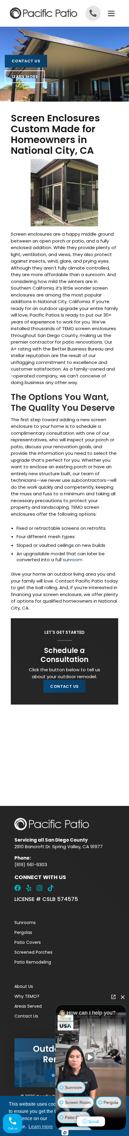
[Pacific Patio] (37, 13)
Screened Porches (33, 952)
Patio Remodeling (32, 962)
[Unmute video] (91, 1057)
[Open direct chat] (113, 997)
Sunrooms (25, 923)
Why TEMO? (26, 996)
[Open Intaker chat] (65, 1132)
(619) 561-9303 (30, 864)
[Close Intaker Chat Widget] (122, 997)
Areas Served (28, 1006)
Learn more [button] (40, 1126)
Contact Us (26, 61)
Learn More (25, 76)
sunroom (72, 559)
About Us (23, 986)
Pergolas (23, 932)
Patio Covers (27, 942)
